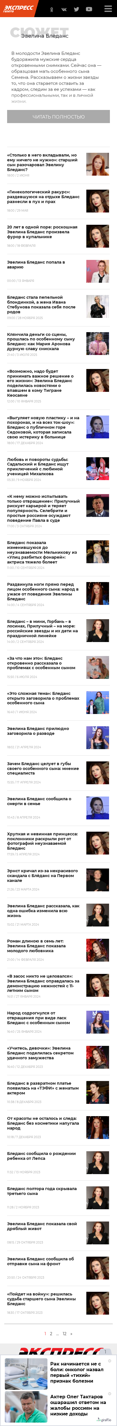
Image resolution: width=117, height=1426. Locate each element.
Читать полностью (59, 117)
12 (64, 1333)
